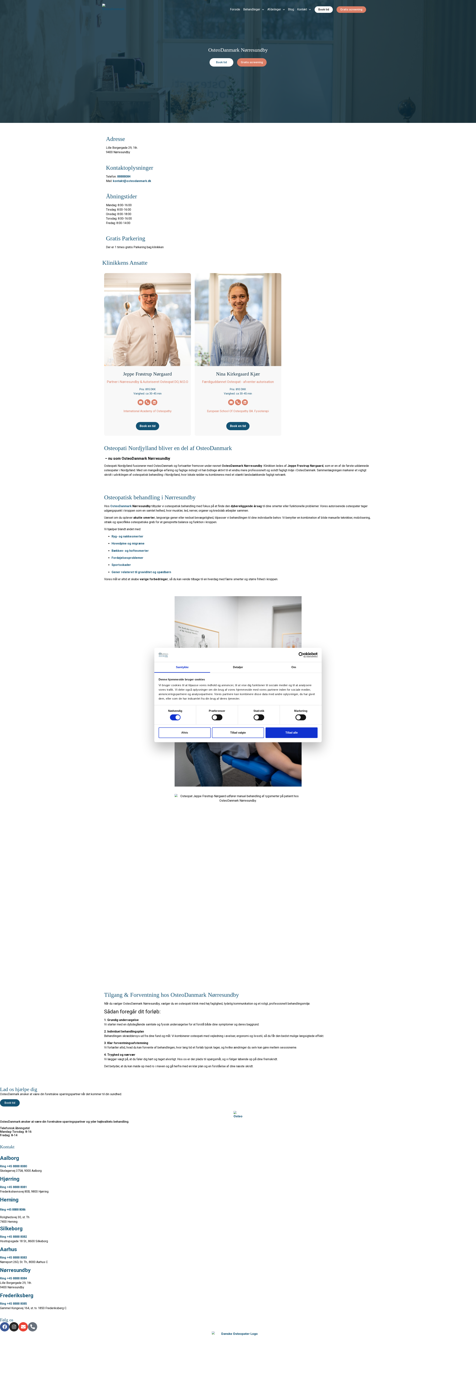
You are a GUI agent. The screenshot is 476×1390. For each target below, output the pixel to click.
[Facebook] (4, 1326)
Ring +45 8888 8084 (13, 1278)
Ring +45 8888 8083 (13, 1257)
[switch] (217, 717)
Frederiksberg (16, 1295)
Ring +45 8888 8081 (13, 1187)
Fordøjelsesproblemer (127, 558)
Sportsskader (121, 565)
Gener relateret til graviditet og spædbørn (141, 572)
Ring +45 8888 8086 (12, 1209)
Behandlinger (251, 9)
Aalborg (9, 1158)
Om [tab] (293, 667)
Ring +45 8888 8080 (13, 1166)
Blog (291, 9)
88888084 (124, 176)
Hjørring (9, 1179)
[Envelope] (141, 402)
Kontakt (302, 9)
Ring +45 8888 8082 (13, 1236)
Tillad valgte (238, 732)
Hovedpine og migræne (128, 543)
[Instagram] (14, 1326)
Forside (235, 9)
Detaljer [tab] (238, 667)
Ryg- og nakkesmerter (127, 536)
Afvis (184, 732)
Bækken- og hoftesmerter (130, 551)
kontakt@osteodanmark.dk (132, 181)
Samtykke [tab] (182, 667)
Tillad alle (291, 732)
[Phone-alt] (147, 402)
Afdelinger (274, 9)
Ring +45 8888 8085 (13, 1303)
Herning (9, 1200)
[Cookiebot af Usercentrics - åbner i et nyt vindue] (301, 655)
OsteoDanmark (121, 506)
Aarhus (8, 1249)
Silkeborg (11, 1228)
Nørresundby (15, 1270)
